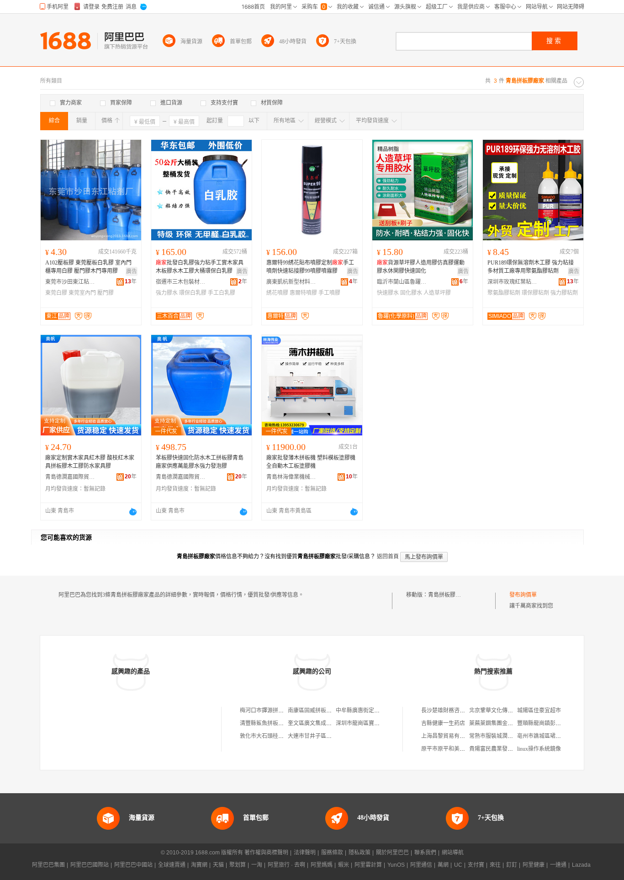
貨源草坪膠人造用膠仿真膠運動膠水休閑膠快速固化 (421, 267)
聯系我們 (425, 852)
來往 (495, 865)
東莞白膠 (56, 293)
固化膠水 (411, 293)
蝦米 (343, 865)
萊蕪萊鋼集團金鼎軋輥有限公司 (507, 723)
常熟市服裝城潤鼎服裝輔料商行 (507, 736)
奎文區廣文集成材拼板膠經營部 (326, 723)
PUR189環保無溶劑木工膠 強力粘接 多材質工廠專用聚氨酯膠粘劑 (530, 267)
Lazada (581, 865)
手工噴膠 (329, 293)
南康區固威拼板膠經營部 (318, 710)
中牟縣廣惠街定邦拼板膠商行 (371, 710)
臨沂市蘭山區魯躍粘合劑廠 (402, 282)
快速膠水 (388, 293)
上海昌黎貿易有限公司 (448, 736)
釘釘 (511, 865)
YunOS (396, 865)
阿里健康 (534, 865)
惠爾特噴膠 (303, 293)
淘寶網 (199, 865)
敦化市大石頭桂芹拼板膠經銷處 (278, 736)
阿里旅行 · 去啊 (286, 865)
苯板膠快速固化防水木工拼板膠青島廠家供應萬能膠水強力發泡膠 (199, 462)
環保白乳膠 (192, 293)
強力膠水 (167, 293)
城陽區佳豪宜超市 (539, 710)
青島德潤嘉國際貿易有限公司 (70, 477)
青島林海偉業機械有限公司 (291, 477)
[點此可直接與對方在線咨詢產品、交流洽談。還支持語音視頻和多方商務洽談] (133, 512)
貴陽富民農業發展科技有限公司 (507, 749)
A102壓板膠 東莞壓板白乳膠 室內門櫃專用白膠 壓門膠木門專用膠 (88, 267)
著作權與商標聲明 (266, 852)
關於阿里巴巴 (392, 852)
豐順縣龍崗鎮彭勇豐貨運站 (550, 723)
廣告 (131, 271)
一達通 (558, 865)
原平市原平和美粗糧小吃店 (454, 749)
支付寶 (476, 865)
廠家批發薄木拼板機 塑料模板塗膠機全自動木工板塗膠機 (310, 462)
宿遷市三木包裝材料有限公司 (181, 282)
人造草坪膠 (437, 293)
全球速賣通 (171, 865)
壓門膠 (105, 293)
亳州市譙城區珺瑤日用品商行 (552, 736)
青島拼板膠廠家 (447, 595)
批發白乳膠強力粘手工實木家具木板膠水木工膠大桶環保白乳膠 (199, 267)
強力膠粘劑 (564, 293)
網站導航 (453, 852)
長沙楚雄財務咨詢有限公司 (454, 710)
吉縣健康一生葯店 (443, 723)
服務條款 (332, 852)
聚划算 (237, 865)
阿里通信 (421, 865)
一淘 (256, 865)
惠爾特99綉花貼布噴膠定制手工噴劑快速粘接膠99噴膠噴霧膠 (310, 267)
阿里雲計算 (368, 865)
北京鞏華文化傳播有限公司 (502, 710)
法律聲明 (305, 852)
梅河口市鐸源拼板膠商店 (270, 710)
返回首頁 (388, 556)
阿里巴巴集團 (48, 865)
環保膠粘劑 (535, 293)
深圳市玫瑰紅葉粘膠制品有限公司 (512, 282)
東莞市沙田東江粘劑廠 (70, 282)
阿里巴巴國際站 (89, 865)
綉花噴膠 (277, 293)
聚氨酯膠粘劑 (503, 293)
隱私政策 (359, 852)
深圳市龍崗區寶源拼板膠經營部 (374, 723)
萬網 (443, 865)
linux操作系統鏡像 (539, 749)
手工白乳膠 (221, 293)
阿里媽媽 (322, 865)
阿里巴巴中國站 (133, 865)
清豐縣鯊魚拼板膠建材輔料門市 (278, 723)
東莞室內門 (82, 293)
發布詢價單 (523, 595)
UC (458, 865)
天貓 (218, 865)
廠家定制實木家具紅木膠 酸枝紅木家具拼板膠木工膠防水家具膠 (89, 462)
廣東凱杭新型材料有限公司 (291, 282)
